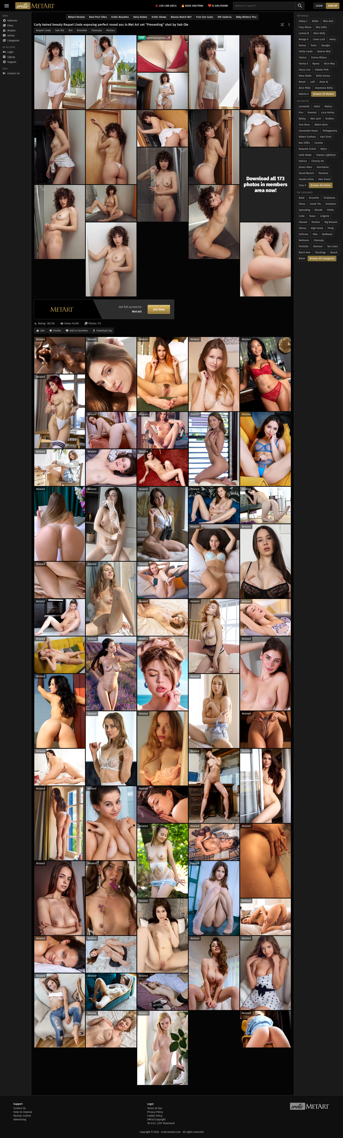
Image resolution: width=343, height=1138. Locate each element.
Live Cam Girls (168, 5)
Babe (302, 197)
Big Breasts (330, 222)
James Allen (305, 167)
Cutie (302, 216)
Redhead (327, 234)
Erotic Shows (159, 17)
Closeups (96, 30)
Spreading (304, 210)
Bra (71, 30)
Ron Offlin (304, 142)
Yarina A (303, 63)
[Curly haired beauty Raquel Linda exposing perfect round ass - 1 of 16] (59, 72)
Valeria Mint (324, 51)
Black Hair (304, 252)
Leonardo (304, 106)
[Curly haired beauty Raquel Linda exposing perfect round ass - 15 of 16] (111, 259)
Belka (315, 21)
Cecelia (318, 142)
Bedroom (304, 240)
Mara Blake (305, 75)
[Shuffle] (282, 24)
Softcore (303, 234)
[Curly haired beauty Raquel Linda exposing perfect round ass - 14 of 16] (214, 222)
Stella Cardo (306, 51)
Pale (315, 234)
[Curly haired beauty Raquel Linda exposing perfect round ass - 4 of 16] (265, 72)
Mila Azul (328, 21)
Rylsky (302, 118)
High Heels (317, 228)
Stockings (320, 252)
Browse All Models (323, 93)
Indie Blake (305, 155)
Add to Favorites (78, 330)
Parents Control (22, 1115)
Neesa (302, 45)
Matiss (328, 106)
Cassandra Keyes (308, 130)
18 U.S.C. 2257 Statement (161, 1123)
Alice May (329, 63)
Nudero (329, 118)
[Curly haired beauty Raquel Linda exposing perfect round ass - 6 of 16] (59, 147)
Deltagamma (330, 130)
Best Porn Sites (98, 17)
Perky (331, 228)
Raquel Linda (43, 30)
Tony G (302, 185)
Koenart (312, 112)
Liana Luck (319, 39)
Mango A (303, 39)
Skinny (302, 228)
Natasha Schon (307, 148)
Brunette (82, 30)
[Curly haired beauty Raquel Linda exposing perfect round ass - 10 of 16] (162, 128)
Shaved (303, 222)
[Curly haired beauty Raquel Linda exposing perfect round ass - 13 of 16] (111, 203)
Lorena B (304, 33)
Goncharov (323, 167)
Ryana (315, 63)
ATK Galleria (225, 17)
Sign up (332, 5)
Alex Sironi (324, 179)
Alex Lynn (315, 118)
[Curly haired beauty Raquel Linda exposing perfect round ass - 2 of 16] (111, 72)
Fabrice (303, 161)
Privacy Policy (155, 1112)
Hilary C (303, 21)
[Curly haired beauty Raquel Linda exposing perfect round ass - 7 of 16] (111, 147)
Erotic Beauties (120, 17)
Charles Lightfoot (325, 155)
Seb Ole (59, 30)
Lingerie (324, 216)
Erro (301, 112)
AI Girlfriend (218, 5)
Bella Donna (323, 75)
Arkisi (317, 106)
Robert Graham (307, 136)
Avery (332, 39)
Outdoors (330, 203)
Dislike (57, 330)
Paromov (323, 173)
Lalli (312, 81)
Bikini (302, 258)
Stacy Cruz (304, 69)
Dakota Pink (322, 69)
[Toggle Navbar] (7, 5)
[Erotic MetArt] (35, 5)
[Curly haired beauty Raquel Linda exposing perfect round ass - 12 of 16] (59, 222)
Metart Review (76, 17)
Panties (110, 30)
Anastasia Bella (324, 87)
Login (319, 5)
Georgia (325, 45)
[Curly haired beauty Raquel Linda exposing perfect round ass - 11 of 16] (162, 184)
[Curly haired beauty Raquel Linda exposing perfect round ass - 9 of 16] (265, 128)
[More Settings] (289, 24)
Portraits (304, 246)
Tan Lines (332, 246)
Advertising (19, 1119)
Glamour (318, 246)
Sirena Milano (319, 57)
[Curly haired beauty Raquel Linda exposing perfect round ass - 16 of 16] (265, 259)
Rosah (302, 81)
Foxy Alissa (305, 27)
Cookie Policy (154, 1115)
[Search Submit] (300, 6)
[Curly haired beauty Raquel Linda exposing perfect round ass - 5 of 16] (162, 91)
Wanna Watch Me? (181, 17)
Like (42, 330)
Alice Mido (304, 87)
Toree (313, 45)
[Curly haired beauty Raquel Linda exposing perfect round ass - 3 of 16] (214, 72)
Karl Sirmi (325, 136)
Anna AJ (323, 81)
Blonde (319, 210)
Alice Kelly (319, 33)
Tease (312, 216)
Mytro (323, 148)
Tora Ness (304, 124)
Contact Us (19, 1108)
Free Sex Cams (204, 17)
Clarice (303, 57)
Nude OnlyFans (192, 5)
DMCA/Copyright (156, 1119)
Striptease (329, 197)
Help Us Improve (22, 1112)
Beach (333, 252)
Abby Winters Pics (246, 17)
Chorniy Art (317, 161)
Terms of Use (154, 1108)
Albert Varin (321, 124)
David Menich (306, 173)
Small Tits (315, 203)
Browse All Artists (321, 185)
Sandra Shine (306, 179)
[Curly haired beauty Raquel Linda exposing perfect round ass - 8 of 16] (214, 147)
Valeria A (304, 93)
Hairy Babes (140, 17)
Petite (330, 210)
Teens (302, 203)
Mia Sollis (321, 27)
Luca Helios (327, 112)
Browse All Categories (322, 258)
